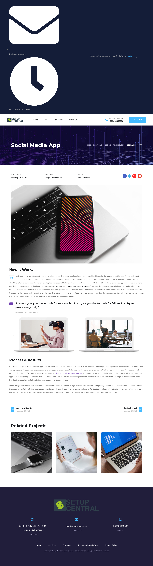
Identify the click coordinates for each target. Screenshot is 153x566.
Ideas (62, 468)
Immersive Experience (120, 464)
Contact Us (72, 120)
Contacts (67, 545)
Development (29, 468)
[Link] (136, 57)
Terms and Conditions (88, 545)
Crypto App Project (73, 464)
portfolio (97, 145)
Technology (118, 145)
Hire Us (129, 56)
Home (35, 120)
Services (45, 120)
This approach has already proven (69, 373)
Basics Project (25, 464)
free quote (137, 120)
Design (108, 145)
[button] (13, 335)
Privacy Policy (111, 545)
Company (58, 120)
